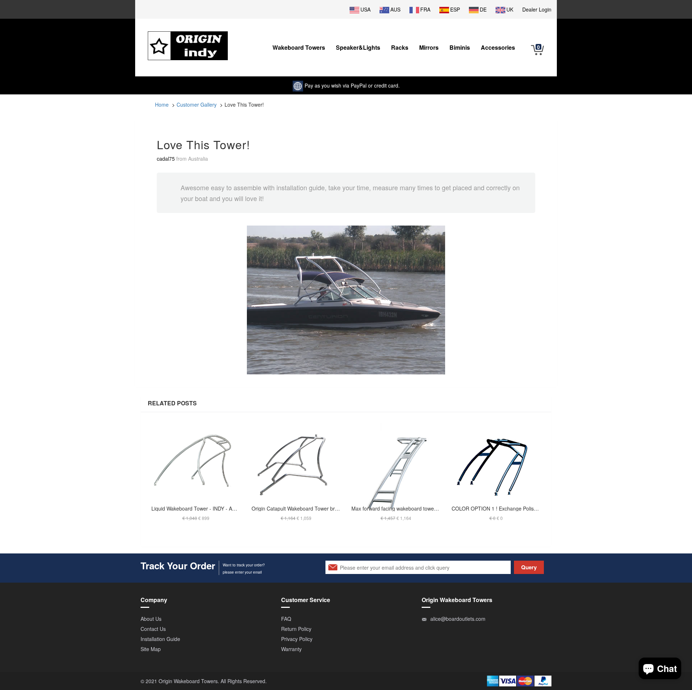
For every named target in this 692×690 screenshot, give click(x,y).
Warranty (291, 649)
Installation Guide (160, 638)
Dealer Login (536, 9)
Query (529, 567)
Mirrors (429, 47)
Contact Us (153, 628)
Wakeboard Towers (298, 47)
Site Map (151, 649)
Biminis (459, 47)
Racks (399, 47)
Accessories (498, 47)
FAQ (286, 618)
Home (162, 104)
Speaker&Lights (358, 47)
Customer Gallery (197, 104)
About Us (151, 618)
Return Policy (296, 628)
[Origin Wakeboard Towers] (188, 40)
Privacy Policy (296, 638)
